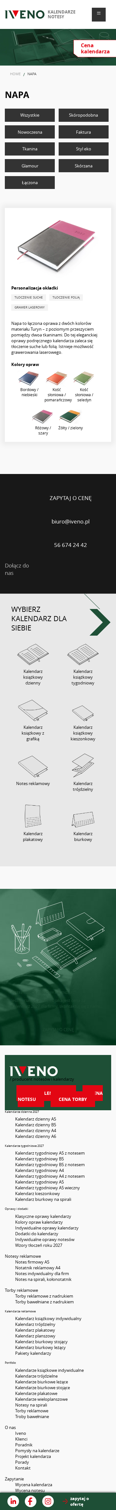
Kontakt (23, 1468)
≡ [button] (99, 13)
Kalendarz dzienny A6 (35, 1136)
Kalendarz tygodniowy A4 (39, 1170)
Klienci (21, 1439)
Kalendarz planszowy (35, 1336)
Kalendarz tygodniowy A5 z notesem (50, 1153)
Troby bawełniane (32, 1416)
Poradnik (24, 1445)
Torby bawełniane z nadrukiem (44, 1302)
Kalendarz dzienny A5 (35, 1119)
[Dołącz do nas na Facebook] (30, 1501)
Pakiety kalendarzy (33, 1353)
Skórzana (83, 166)
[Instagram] (98, 569)
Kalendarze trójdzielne (36, 1376)
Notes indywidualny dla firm (42, 1273)
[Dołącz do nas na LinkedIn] (13, 1501)
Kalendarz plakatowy (35, 1330)
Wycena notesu (30, 1490)
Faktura (83, 132)
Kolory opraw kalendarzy (39, 1222)
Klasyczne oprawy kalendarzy (43, 1216)
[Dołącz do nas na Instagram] (48, 1501)
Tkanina (29, 149)
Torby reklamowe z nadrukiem (44, 1296)
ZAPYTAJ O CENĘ (71, 498)
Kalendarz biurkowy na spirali (43, 1199)
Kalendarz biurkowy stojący (41, 1342)
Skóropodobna (83, 115)
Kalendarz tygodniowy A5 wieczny (47, 1188)
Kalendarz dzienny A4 (35, 1130)
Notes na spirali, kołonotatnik (43, 1279)
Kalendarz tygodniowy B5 (39, 1159)
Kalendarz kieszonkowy (37, 1193)
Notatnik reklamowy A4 (37, 1268)
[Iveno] (58, 1071)
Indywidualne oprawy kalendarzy (47, 1228)
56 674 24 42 (70, 545)
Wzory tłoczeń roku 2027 (38, 1245)
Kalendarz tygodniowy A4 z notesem (50, 1176)
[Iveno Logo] (24, 14)
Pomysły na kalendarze (37, 1450)
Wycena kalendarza (33, 1485)
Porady (22, 1462)
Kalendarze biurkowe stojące (42, 1387)
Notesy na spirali (31, 1405)
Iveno (20, 1433)
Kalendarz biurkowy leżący (40, 1347)
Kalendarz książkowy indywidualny (48, 1318)
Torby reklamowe (31, 1411)
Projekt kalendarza (33, 1456)
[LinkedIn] (49, 569)
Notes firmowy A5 (32, 1262)
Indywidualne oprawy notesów (44, 1239)
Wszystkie (29, 115)
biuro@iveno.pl (71, 521)
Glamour (30, 166)
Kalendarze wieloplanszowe (41, 1399)
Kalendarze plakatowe (36, 1393)
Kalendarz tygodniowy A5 (39, 1182)
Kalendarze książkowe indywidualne (49, 1370)
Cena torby (73, 1099)
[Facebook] (74, 569)
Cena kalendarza (46, 1093)
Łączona (30, 182)
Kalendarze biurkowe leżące (41, 1382)
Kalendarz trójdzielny (35, 1324)
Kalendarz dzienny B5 (35, 1125)
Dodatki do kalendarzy (36, 1234)
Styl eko (83, 149)
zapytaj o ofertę (79, 1501)
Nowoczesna (30, 132)
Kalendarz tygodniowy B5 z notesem (50, 1164)
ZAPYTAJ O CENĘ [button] (58, 1029)
